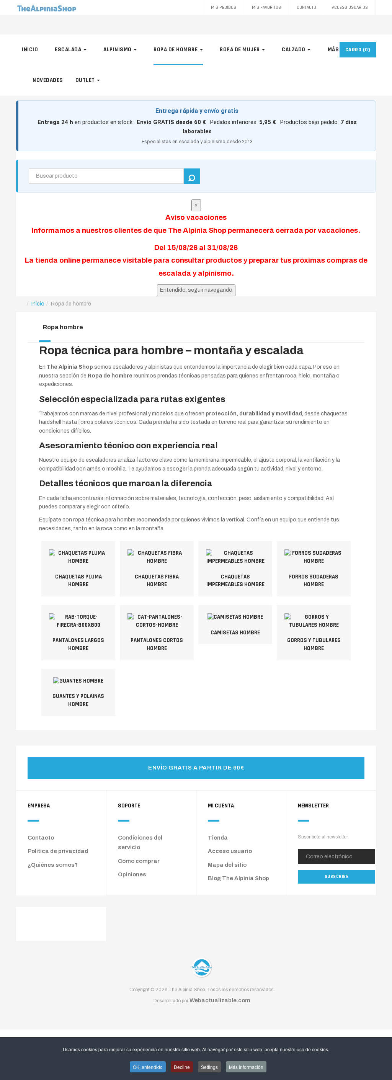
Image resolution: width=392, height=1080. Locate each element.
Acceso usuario (230, 851)
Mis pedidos (223, 7)
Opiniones (132, 874)
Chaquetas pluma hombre (78, 580)
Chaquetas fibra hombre (157, 580)
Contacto (306, 7)
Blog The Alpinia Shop (238, 878)
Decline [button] (182, 1067)
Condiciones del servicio (140, 843)
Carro (358, 49)
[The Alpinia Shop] (46, 7)
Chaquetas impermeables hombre (235, 580)
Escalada (69, 49)
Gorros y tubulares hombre (314, 644)
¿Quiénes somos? (53, 865)
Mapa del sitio (227, 865)
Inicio (30, 49)
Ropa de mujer (240, 49)
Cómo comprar (139, 861)
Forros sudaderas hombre (313, 580)
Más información (246, 1067)
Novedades (48, 80)
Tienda (218, 838)
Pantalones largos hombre (78, 644)
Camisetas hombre (235, 632)
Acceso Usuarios (350, 7)
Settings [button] (209, 1067)
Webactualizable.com (219, 1000)
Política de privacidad (58, 851)
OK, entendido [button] (148, 1067)
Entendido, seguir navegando (196, 290)
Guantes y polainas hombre (78, 700)
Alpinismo (118, 49)
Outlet (85, 80)
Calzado (294, 49)
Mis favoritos (266, 7)
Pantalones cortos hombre (157, 644)
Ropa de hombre (176, 49)
